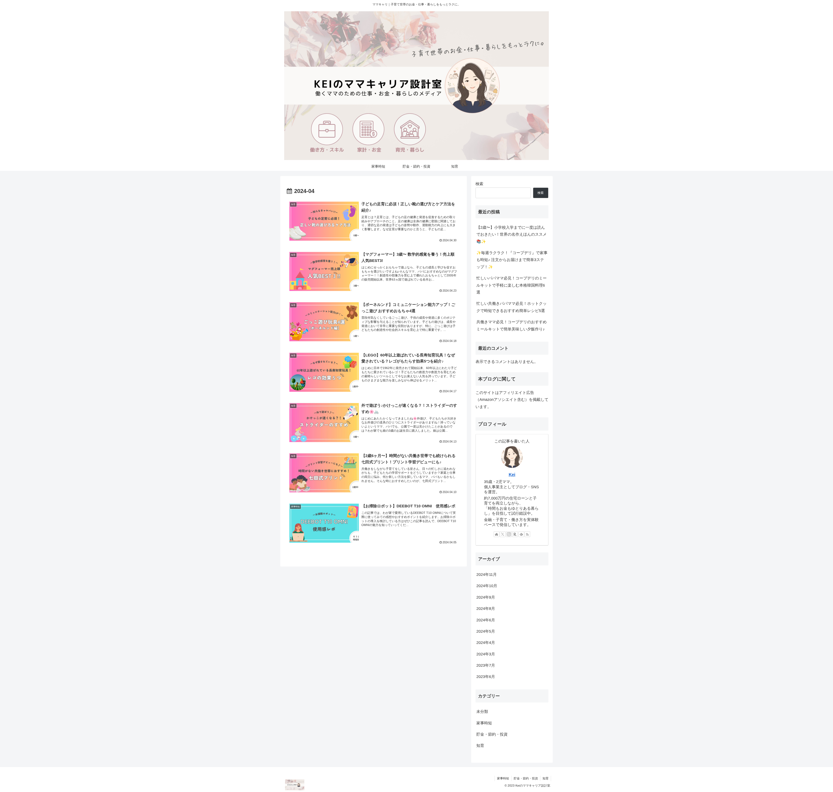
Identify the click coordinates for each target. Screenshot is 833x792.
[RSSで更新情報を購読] (527, 534)
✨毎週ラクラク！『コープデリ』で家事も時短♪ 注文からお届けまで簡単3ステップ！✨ (512, 260)
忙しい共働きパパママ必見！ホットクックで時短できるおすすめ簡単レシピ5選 (511, 307)
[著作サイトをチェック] (496, 534)
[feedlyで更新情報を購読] (521, 534)
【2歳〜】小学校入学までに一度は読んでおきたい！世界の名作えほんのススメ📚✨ (511, 234)
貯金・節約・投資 (526, 778)
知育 (546, 778)
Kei (512, 474)
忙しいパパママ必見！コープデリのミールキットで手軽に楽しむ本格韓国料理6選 (511, 285)
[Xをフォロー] (502, 534)
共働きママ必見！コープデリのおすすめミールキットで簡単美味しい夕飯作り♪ (511, 325)
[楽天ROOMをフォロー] (515, 534)
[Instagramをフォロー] (509, 534)
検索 (479, 184)
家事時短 (503, 778)
